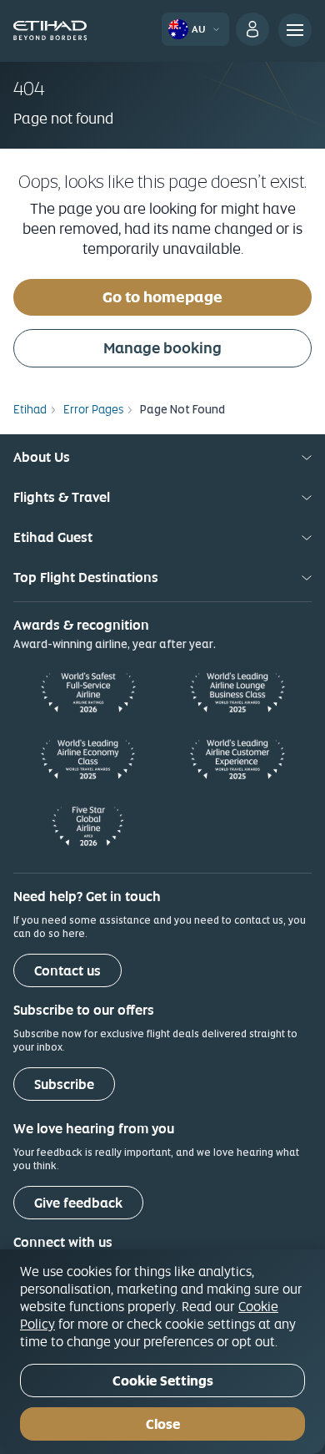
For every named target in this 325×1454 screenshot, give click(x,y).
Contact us (67, 971)
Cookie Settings (162, 1381)
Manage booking (162, 347)
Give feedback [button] (78, 1203)
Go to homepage (162, 297)
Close (163, 1424)
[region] (162, 1351)
